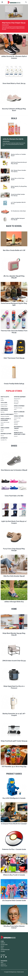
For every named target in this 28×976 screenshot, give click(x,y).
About (2, 962)
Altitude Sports (4, 944)
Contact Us (3, 964)
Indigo (2, 947)
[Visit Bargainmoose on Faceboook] (3, 957)
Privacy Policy (4, 965)
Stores (2, 941)
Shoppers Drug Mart (5, 949)
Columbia (3, 951)
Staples (2, 946)
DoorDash (3, 942)
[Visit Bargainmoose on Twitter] (1, 957)
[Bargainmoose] (14, 2)
